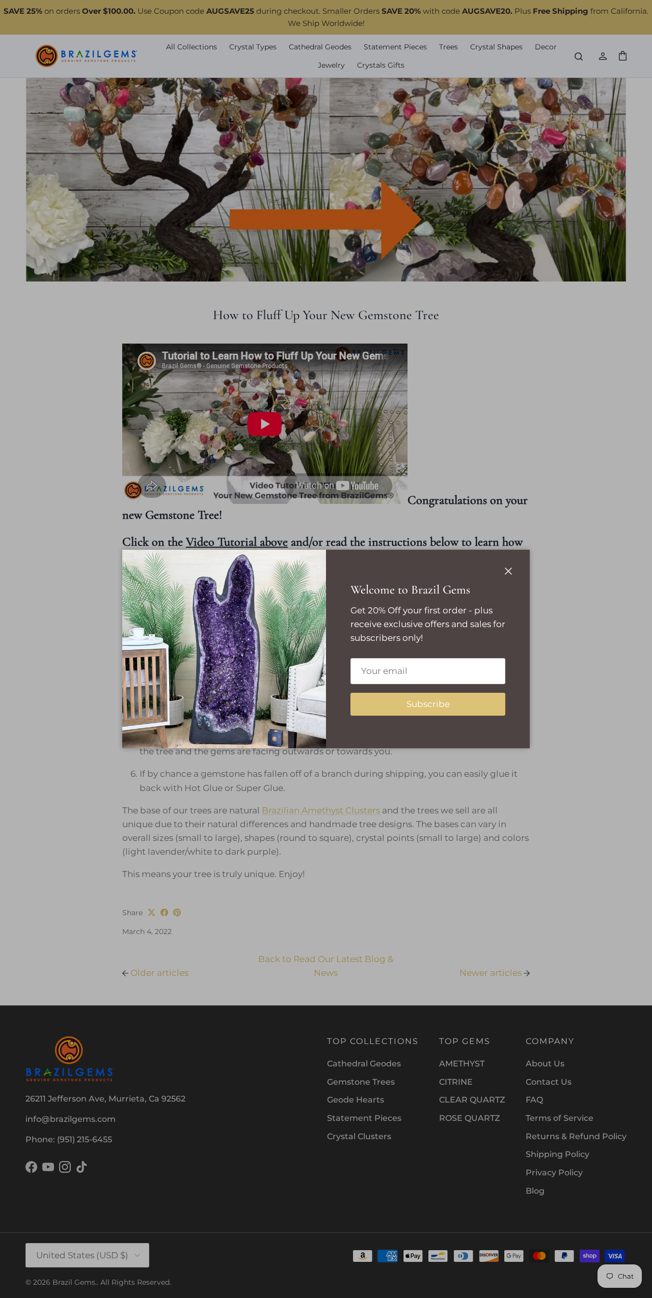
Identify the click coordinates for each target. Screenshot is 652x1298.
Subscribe (428, 704)
